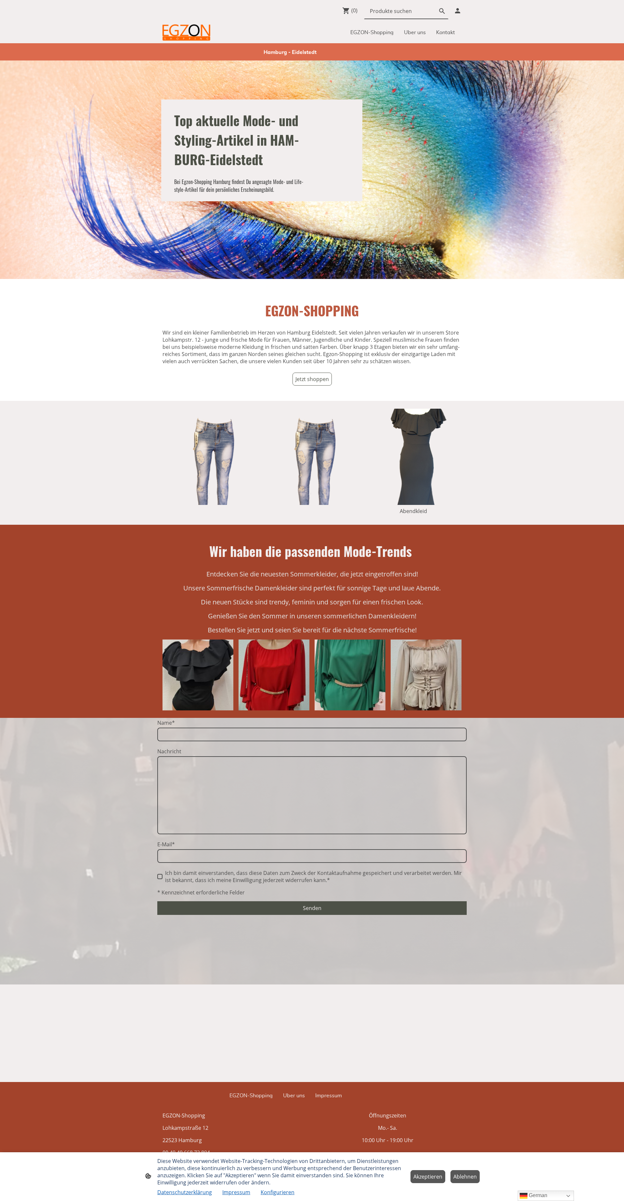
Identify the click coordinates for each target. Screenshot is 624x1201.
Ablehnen (465, 1176)
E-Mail (166, 844)
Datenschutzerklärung (184, 1192)
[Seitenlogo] (186, 32)
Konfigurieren (277, 1192)
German (537, 1195)
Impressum (236, 1192)
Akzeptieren (427, 1176)
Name (166, 722)
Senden (312, 908)
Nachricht (169, 751)
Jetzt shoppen (312, 379)
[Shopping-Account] (458, 11)
